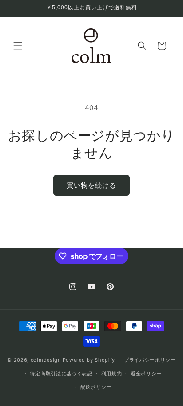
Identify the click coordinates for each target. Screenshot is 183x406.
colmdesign (46, 360)
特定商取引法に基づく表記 (61, 374)
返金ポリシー (146, 374)
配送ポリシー (95, 387)
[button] (18, 45)
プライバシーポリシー (150, 360)
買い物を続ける (91, 185)
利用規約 (111, 374)
